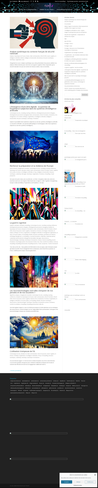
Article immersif (13, 168)
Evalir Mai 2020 (68, 115)
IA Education (50, 230)
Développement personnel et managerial (19, 115)
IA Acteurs (18, 172)
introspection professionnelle (17, 385)
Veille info (41, 304)
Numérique (12, 59)
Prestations (35, 118)
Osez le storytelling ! (60, 1)
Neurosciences (45, 238)
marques (68, 385)
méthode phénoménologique (17, 388)
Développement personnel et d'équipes (46, 113)
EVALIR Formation (44, 115)
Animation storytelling (25, 225)
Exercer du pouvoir (17, 230)
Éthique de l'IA (69, 390)
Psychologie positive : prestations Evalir (77, 1)
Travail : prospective (42, 243)
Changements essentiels (9, 9)
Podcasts (77, 248)
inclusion (41, 383)
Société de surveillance (48, 241)
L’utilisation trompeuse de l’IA (22, 351)
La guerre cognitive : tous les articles (73, 67)
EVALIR (78, 380)
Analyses (12, 56)
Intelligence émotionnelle (30, 58)
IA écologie (44, 230)
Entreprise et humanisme (27, 229)
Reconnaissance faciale (31, 241)
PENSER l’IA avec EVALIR (46, 9)
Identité (22, 58)
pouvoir (53, 240)
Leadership (18, 174)
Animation (16, 225)
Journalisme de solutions (49, 234)
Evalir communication (35, 56)
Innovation (48, 383)
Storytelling (47, 174)
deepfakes (62, 380)
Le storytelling (25, 236)
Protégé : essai (68, 46)
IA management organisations (49, 232)
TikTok (20, 390)
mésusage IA (84, 385)
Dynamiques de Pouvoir (20, 56)
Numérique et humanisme (31, 240)
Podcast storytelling (46, 240)
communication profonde (46, 380)
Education (24, 170)
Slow (41, 241)
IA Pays (35, 172)
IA (11, 383)
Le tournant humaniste (34, 236)
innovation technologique (58, 383)
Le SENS (77, 273)
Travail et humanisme (53, 243)
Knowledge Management (16, 236)
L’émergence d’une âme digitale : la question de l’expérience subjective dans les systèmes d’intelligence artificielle (33, 108)
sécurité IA (79, 388)
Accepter (66, 482)
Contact (93, 9)
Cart (65, 270)
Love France (85, 9)
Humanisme (52, 115)
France (83, 380)
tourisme (25, 390)
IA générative (31, 116)
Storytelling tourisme (33, 243)
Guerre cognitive (51, 56)
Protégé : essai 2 (68, 43)
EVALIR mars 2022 (69, 101)
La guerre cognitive (18, 222)
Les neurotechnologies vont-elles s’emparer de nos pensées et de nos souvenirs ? (31, 291)
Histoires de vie (33, 298)
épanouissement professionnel (17, 392)
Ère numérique (54, 390)
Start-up (56, 241)
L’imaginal (77, 9)
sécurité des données (70, 388)
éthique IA (34, 392)
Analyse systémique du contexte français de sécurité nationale (32, 52)
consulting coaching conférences (28, 113)
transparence (46, 390)
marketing (61, 385)
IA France (21, 232)
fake (65, 38)
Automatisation (25, 380)
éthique (28, 392)
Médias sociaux (76, 385)
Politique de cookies (78, 485)
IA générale (17, 383)
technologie (13, 390)
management (46, 385)
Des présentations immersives (72, 86)
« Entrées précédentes (15, 370)
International (40, 58)
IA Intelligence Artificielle (40, 116)
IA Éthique (25, 116)
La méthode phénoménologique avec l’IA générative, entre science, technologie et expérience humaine (74, 81)
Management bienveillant (30, 238)
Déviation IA (51, 227)
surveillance (60, 388)
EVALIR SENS (43, 56)
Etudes (27, 56)
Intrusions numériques (48, 58)
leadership (28, 385)
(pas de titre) (67, 41)
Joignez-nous (78, 113)
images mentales (34, 383)
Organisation (19, 59)
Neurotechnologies (14, 240)
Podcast (40, 240)
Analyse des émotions (15, 380)
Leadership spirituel (50, 236)
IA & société (19, 116)
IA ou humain (67, 24)
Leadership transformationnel (17, 238)
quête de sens (52, 388)
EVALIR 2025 (67, 117)
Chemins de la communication (27, 9)
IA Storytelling (25, 234)
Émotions (62, 390)
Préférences (90, 482)
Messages (24, 174)
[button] (95, 475)
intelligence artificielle (70, 383)
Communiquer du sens (15, 113)
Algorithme (12, 295)
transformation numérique (35, 390)
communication (34, 380)
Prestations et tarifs (80, 186)
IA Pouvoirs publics (17, 234)
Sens (23, 59)
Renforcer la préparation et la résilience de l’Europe (31, 166)
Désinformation (70, 380)
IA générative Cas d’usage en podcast (73, 52)
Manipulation (54, 385)
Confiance (55, 380)
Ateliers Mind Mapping (80, 259)
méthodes (27, 388)
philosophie (44, 388)
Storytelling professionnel (64, 9)
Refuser (78, 482)
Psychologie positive (20, 241)
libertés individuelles (37, 385)
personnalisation (36, 388)
